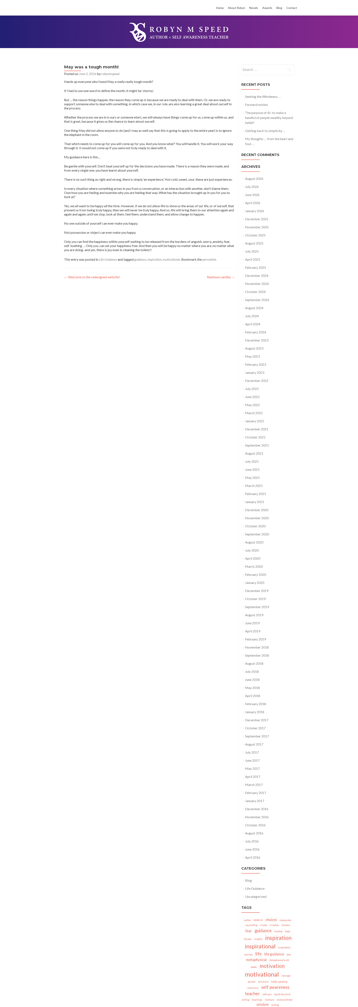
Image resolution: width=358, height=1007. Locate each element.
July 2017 (252, 752)
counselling (252, 925)
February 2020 (255, 574)
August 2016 (254, 833)
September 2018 (257, 655)
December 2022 (256, 380)
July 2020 (252, 550)
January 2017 (254, 801)
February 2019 (255, 639)
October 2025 (255, 235)
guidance (140, 259)
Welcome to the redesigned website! (92, 277)
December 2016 (256, 809)
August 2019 (254, 615)
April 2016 (252, 857)
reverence (253, 987)
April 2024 (252, 324)
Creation (274, 925)
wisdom (262, 1004)
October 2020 (255, 526)
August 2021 (254, 453)
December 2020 (256, 510)
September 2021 (257, 445)
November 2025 (257, 227)
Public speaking (279, 981)
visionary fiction (285, 999)
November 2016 (257, 817)
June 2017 (252, 760)
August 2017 (254, 744)
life (258, 953)
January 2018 (254, 712)
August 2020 (254, 542)
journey (248, 954)
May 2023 (252, 356)
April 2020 (252, 558)
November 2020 (257, 518)
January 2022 (254, 421)
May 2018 (252, 688)
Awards (267, 8)
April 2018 (252, 696)
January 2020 (254, 583)
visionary (269, 999)
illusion (248, 939)
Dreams (286, 925)
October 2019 (255, 599)
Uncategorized (255, 896)
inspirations (284, 947)
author (247, 920)
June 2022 (252, 397)
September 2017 (257, 736)
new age (286, 975)
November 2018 (257, 647)
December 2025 (256, 219)
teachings (257, 999)
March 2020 (254, 566)
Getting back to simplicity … (265, 131)
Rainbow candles (221, 277)
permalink (209, 259)
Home (220, 8)
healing (278, 931)
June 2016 (252, 849)
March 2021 (254, 486)
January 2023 (254, 372)
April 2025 (252, 259)
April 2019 (252, 631)
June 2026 (252, 195)
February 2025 (255, 267)
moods (254, 967)
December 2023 (256, 340)
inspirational (260, 946)
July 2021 (252, 461)
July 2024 (252, 316)
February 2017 (255, 793)
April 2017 (252, 776)
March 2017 (254, 785)
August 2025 (254, 243)
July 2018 (252, 671)
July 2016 (252, 841)
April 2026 (252, 203)
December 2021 (256, 429)
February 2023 (255, 364)
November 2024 (257, 284)
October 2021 (255, 437)
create (263, 925)
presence (263, 981)
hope (287, 931)
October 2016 (255, 825)
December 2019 (256, 591)
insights (258, 939)
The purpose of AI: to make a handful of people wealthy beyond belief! (269, 118)
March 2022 (254, 413)
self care (267, 994)
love (289, 954)
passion (252, 981)
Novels (253, 8)
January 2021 (254, 502)
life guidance (274, 954)
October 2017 (255, 728)
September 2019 (257, 607)
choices (271, 919)
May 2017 (252, 768)
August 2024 (254, 308)
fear (248, 931)
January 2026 (254, 211)
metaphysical (256, 959)
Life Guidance (108, 259)
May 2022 (252, 405)
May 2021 (252, 477)
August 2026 (254, 178)
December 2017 (256, 720)
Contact (291, 8)
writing (275, 1004)
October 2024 (255, 292)
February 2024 (255, 332)
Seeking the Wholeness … (263, 96)
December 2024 (256, 275)
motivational (171, 259)
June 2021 (252, 469)
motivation (272, 966)
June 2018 (252, 679)
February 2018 (255, 704)
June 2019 (252, 623)
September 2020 (257, 534)
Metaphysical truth (279, 960)
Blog (279, 8)
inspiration (154, 259)
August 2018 (254, 663)
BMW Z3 (258, 920)
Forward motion (256, 105)
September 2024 (257, 300)
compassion (285, 920)
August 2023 (254, 348)
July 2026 (252, 187)
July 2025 (252, 251)
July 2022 (252, 389)
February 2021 (255, 494)
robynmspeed (110, 74)
